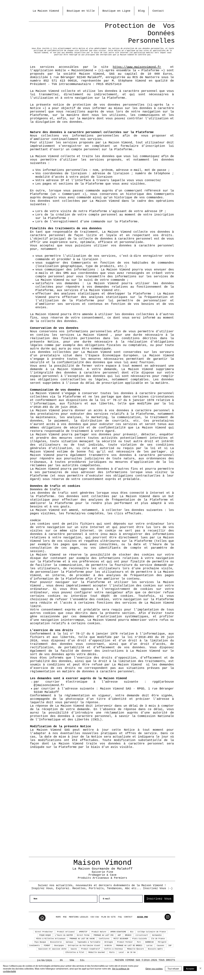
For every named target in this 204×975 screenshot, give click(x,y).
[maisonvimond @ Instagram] (168, 917)
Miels (112, 952)
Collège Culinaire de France (152, 932)
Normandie (157, 935)
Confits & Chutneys (113, 949)
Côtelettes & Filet (74, 952)
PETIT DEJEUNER (120, 939)
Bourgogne (59, 946)
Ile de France (158, 939)
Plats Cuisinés (139, 939)
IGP (169, 946)
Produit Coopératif (90, 949)
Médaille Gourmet (96, 952)
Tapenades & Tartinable (88, 942)
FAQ (120, 917)
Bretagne (109, 942)
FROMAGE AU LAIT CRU (103, 935)
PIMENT (47, 946)
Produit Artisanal (66, 932)
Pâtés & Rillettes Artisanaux (50, 939)
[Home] (42, 918)
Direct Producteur (44, 932)
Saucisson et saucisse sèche (52, 949)
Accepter (190, 968)
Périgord (162, 942)
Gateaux (69, 942)
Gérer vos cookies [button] (154, 968)
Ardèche (108, 946)
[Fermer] (200, 968)
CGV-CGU (95, 917)
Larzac (149, 946)
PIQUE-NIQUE (45, 935)
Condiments (34, 946)
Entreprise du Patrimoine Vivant (84, 946)
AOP (119, 935)
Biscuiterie (56, 942)
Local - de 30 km (127, 952)
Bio (131, 932)
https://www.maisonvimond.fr (137, 67)
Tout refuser (173, 968)
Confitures (104, 939)
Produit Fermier (125, 942)
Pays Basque (40, 942)
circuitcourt (141, 935)
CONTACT (128, 917)
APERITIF (83, 932)
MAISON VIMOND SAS (127, 960)
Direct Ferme (83, 935)
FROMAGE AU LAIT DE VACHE (82, 939)
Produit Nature (99, 932)
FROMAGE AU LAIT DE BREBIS (129, 946)
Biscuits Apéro (155, 949)
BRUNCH (128, 935)
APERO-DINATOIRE (118, 932)
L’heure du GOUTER (64, 935)
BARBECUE (149, 942)
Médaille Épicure (135, 949)
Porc (139, 942)
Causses (160, 946)
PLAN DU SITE (108, 917)
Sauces (74, 949)
